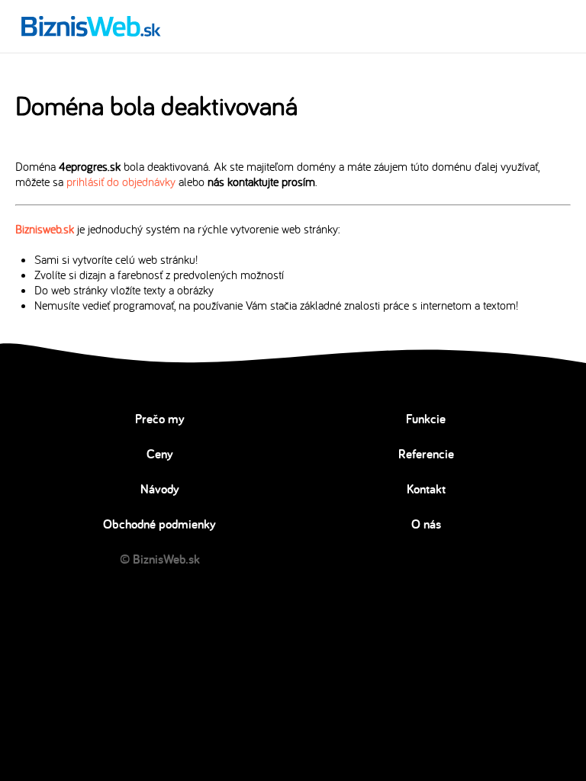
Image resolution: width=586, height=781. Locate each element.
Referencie (426, 453)
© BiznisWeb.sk (160, 559)
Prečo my (160, 418)
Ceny (159, 453)
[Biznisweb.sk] (91, 26)
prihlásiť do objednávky (120, 181)
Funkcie (426, 418)
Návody (159, 488)
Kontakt (426, 488)
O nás (426, 524)
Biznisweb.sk (44, 228)
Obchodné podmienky (159, 524)
